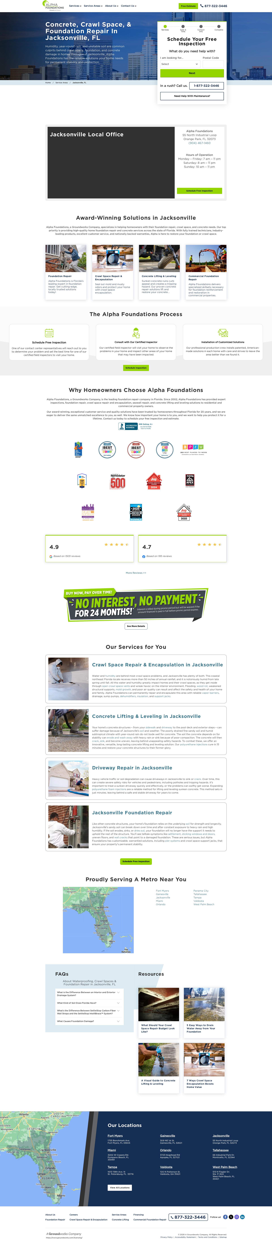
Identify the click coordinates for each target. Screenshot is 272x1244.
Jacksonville (163, 897)
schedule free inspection (136, 861)
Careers (74, 1215)
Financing (138, 1215)
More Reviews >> (136, 573)
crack (95, 741)
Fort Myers (162, 890)
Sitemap (223, 1237)
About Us (110, 6)
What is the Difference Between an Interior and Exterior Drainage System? (86, 993)
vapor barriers (210, 693)
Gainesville (162, 894)
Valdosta (199, 901)
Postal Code (211, 57)
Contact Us (127, 6)
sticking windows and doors (198, 834)
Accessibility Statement (185, 1237)
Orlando (160, 904)
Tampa (197, 897)
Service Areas (92, 6)
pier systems (172, 840)
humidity (110, 676)
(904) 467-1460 (200, 143)
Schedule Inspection (136, 368)
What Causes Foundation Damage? (75, 1021)
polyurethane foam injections (109, 789)
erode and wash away (120, 737)
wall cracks (120, 837)
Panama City (201, 890)
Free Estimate (188, 6)
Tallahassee (200, 894)
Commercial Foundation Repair (149, 1220)
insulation (142, 696)
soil (142, 731)
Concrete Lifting (120, 1220)
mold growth (123, 689)
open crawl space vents (116, 686)
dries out (139, 830)
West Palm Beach (204, 904)
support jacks (162, 696)
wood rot (202, 686)
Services (74, 6)
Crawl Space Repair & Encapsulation (88, 1220)
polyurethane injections (193, 744)
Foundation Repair (55, 1220)
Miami (159, 901)
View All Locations (119, 1188)
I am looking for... (171, 57)
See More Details (136, 626)
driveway (167, 727)
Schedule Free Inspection (199, 191)
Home (48, 83)
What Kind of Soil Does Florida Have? (76, 1003)
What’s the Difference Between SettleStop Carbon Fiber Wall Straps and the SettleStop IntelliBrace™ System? (86, 1012)
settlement (174, 834)
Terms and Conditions (207, 1237)
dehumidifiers (128, 696)
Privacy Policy (167, 1237)
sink (102, 741)
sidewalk (151, 727)
